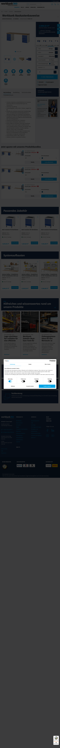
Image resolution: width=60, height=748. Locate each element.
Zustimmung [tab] (12, 364)
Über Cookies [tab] (47, 364)
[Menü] (58, 736)
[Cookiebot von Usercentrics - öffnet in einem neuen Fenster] (50, 361)
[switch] (23, 381)
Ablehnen (13, 386)
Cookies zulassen (47, 386)
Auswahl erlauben (30, 386)
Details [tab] (30, 364)
